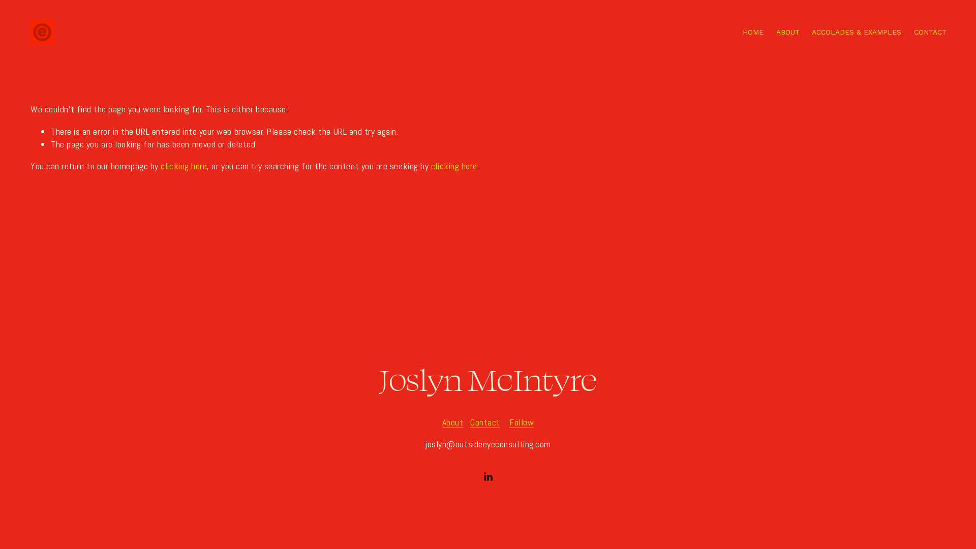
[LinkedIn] (488, 477)
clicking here (184, 166)
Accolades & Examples (856, 32)
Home (753, 32)
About (788, 32)
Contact (930, 32)
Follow (521, 422)
